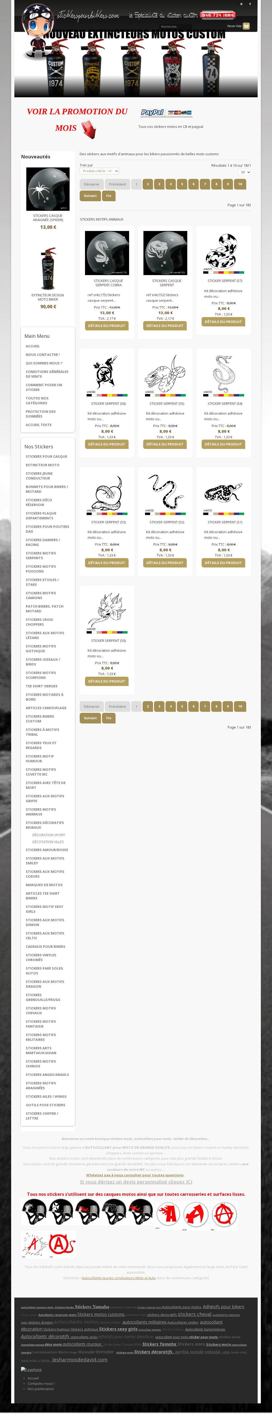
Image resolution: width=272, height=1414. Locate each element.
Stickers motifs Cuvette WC (41, 772)
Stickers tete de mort (150, 1307)
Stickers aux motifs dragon (45, 984)
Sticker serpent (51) (225, 522)
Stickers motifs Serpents (41, 555)
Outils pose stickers (45, 1104)
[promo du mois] (89, 128)
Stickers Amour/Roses (47, 849)
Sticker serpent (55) (167, 404)
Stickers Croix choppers (39, 622)
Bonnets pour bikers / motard (47, 489)
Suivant (90, 195)
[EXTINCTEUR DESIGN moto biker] (48, 268)
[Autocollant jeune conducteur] (182, 1215)
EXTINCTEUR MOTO (43, 464)
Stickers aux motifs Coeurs (45, 874)
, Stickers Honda (64, 1307)
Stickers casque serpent (166, 283)
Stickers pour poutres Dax (47, 529)
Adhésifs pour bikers (223, 1307)
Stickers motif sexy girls (44, 909)
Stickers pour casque (46, 456)
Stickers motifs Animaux (41, 812)
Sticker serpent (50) (108, 641)
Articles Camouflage (46, 707)
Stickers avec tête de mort (46, 785)
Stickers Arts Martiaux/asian (41, 1050)
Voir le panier (246, 26)
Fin (108, 195)
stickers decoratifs (162, 1314)
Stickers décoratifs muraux (45, 825)
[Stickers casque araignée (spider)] (48, 188)
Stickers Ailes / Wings (46, 1096)
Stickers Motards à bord (44, 697)
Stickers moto (219, 1344)
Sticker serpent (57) (225, 281)
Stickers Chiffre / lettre (42, 1116)
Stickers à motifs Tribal (42, 732)
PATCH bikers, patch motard (44, 608)
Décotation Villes (48, 841)
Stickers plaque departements (41, 515)
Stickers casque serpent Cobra (108, 283)
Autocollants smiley (182, 1322)
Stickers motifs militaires (41, 1037)
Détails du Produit (106, 325)
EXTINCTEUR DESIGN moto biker (48, 297)
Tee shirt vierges (42, 686)
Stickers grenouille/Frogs (43, 997)
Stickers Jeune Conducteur (39, 476)
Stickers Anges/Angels (47, 1074)
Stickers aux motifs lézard (45, 635)
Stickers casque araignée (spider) (48, 218)
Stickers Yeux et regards (41, 745)
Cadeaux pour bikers (45, 946)
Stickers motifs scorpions (41, 675)
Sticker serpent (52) (167, 522)
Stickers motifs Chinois (41, 1063)
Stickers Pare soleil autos (44, 970)
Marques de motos (44, 884)
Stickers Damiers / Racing (43, 542)
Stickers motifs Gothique (41, 648)
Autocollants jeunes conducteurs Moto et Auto (119, 1278)
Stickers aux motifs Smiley (45, 860)
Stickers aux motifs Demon (45, 922)
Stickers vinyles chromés (41, 957)
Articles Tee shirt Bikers (43, 895)
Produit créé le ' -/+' (97, 171)
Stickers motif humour (40, 758)
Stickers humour (56, 1329)
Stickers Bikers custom (40, 718)
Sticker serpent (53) (108, 522)
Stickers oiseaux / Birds (43, 662)
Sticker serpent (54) (225, 404)
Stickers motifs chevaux (41, 1010)
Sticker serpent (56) (108, 404)
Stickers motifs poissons (41, 569)
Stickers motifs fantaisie (41, 1024)
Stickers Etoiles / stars (42, 582)
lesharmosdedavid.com (79, 1359)
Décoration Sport (48, 834)
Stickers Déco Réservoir (39, 502)
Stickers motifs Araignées (41, 1085)
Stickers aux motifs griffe (45, 798)
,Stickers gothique (84, 1329)
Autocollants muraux (33, 1344)
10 (240, 184)
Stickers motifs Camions (41, 595)
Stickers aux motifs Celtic (45, 935)
